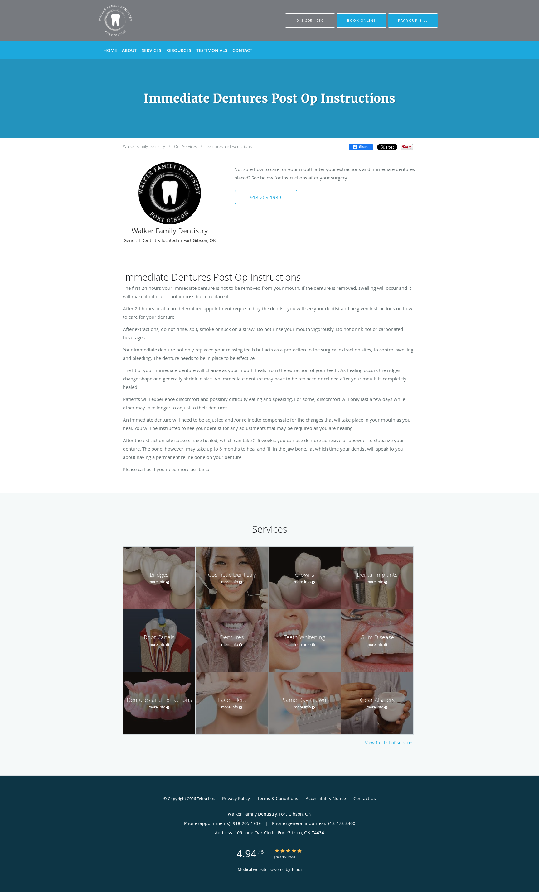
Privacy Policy (236, 798)
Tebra (296, 869)
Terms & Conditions (277, 798)
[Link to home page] (106, 20)
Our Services (185, 146)
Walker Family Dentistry (144, 146)
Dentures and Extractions (229, 146)
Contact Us (364, 798)
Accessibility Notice (326, 798)
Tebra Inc (205, 798)
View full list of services (389, 743)
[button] (361, 20)
